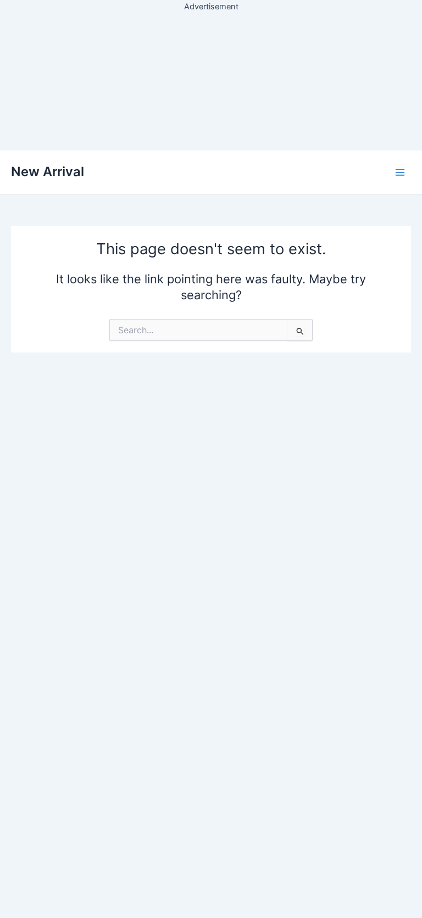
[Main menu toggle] (400, 172)
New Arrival (47, 172)
